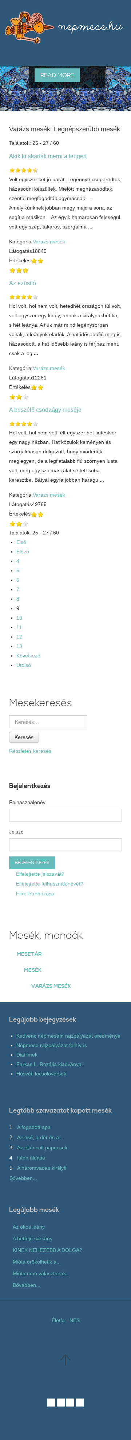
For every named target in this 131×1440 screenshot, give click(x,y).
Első (21, 542)
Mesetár (29, 954)
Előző (22, 551)
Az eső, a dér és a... (40, 1137)
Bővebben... (23, 1178)
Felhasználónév (27, 802)
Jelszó (16, 832)
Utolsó (23, 665)
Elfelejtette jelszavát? (39, 874)
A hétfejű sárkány (32, 1238)
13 (19, 646)
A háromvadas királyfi (41, 1168)
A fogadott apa (34, 1127)
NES (75, 1320)
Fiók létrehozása (34, 893)
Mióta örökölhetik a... (37, 1262)
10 (19, 618)
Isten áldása (31, 1158)
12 (19, 637)
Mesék (32, 970)
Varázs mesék (49, 241)
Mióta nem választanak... (41, 1273)
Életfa (58, 1320)
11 (19, 627)
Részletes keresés (30, 751)
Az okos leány (29, 1227)
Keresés (24, 737)
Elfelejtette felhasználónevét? (49, 884)
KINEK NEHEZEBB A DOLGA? (47, 1250)
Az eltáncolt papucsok (42, 1147)
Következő (28, 656)
